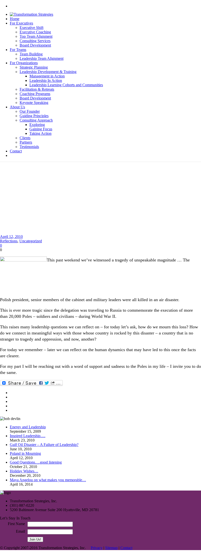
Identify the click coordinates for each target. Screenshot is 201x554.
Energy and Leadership (28, 427)
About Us (17, 107)
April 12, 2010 (11, 236)
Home (14, 19)
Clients (25, 138)
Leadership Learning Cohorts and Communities (66, 85)
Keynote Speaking (34, 102)
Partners (26, 142)
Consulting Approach (36, 120)
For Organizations (24, 63)
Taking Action (40, 133)
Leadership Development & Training (48, 72)
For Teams (18, 50)
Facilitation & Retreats (37, 89)
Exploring (37, 125)
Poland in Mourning (25, 453)
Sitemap (111, 548)
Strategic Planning (34, 67)
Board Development (35, 45)
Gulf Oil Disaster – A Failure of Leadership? (44, 445)
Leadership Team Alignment (41, 58)
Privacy (96, 548)
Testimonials (29, 147)
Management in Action (47, 76)
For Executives (21, 23)
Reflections (8, 241)
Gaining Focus (40, 129)
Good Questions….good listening (36, 462)
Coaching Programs (35, 94)
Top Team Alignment (36, 36)
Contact (16, 151)
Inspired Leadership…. (27, 436)
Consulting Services (35, 41)
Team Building (31, 54)
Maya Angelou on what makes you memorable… (48, 480)
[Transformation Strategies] (31, 14)
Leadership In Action (45, 80)
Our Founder (30, 111)
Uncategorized (30, 241)
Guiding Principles (34, 116)
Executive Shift (31, 27)
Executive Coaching (35, 32)
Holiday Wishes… (24, 471)
